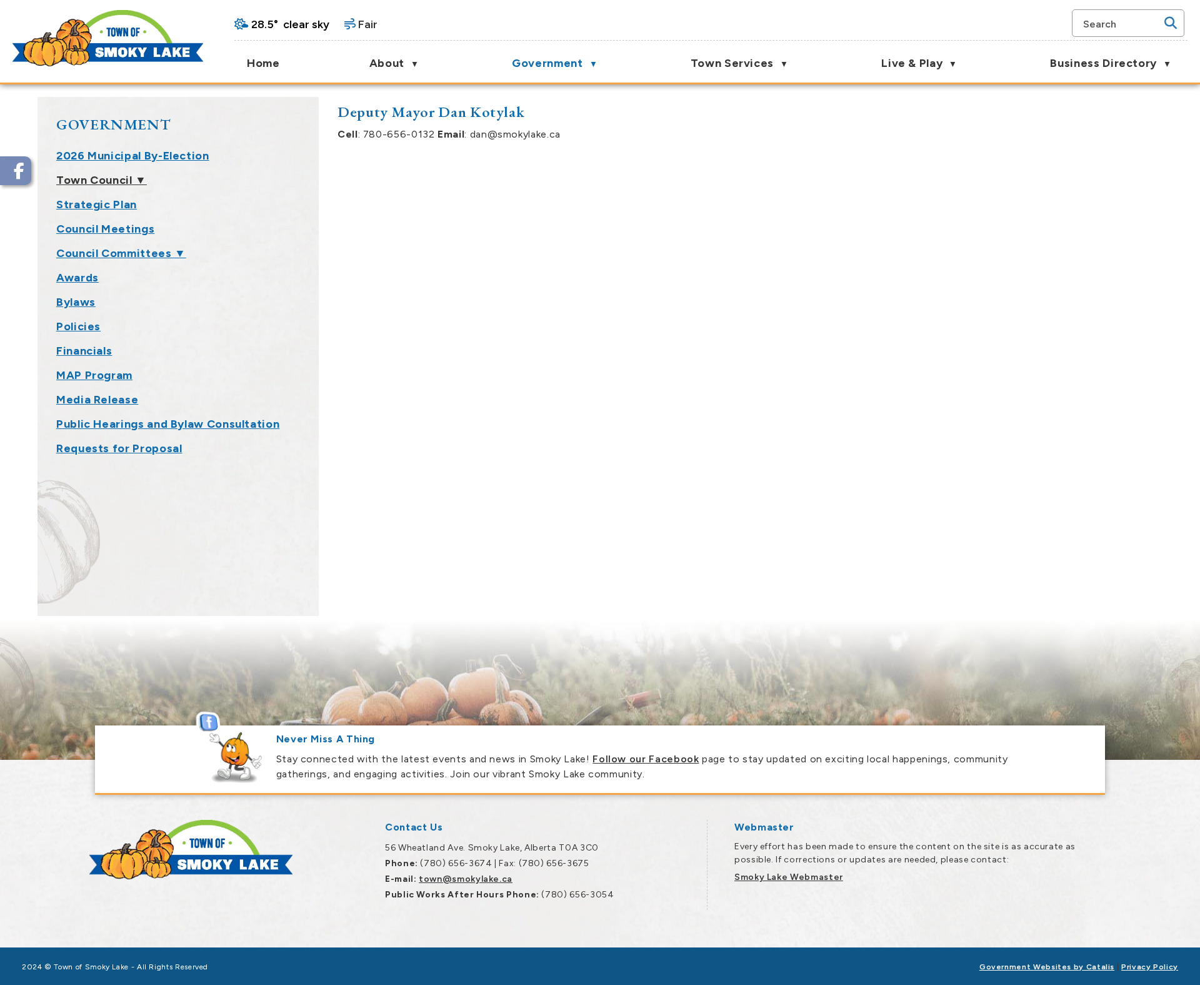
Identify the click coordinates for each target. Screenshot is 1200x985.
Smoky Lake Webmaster (788, 877)
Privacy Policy (1149, 966)
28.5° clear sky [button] (290, 24)
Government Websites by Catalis (1046, 966)
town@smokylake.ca (465, 879)
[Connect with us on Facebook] (15, 170)
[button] (1170, 23)
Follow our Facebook (645, 759)
